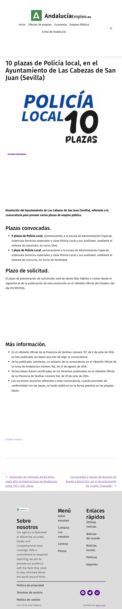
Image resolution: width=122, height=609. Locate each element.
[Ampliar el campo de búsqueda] (111, 28)
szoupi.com (100, 605)
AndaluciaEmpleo (17, 154)
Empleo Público (14, 439)
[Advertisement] (61, 185)
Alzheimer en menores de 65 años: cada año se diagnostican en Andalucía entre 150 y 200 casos (31, 481)
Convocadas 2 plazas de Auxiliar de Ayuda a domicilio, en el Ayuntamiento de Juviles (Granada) (91, 481)
